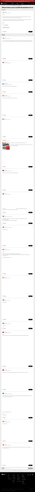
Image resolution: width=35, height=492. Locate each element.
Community (4, 3)
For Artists (14, 475)
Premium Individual (23, 476)
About (8, 475)
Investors (14, 480)
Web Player (18, 477)
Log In (31, 3)
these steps (20, 1)
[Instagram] (28, 475)
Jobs (8, 477)
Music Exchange (9, 5)
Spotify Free (23, 483)
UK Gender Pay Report (12, 490)
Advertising (14, 478)
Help (12, 3)
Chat (17, 3)
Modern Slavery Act (4, 490)
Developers (14, 477)
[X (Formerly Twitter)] (30, 475)
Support (18, 475)
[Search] (29, 3)
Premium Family (24, 479)
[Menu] (33, 3)
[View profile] (3, 12)
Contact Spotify (19, 481)
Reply (30, 31)
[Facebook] (32, 475)
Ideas (22, 3)
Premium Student (23, 481)
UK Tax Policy (8, 490)
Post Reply (30, 468)
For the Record (9, 478)
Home (5, 5)
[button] (32, 12)
